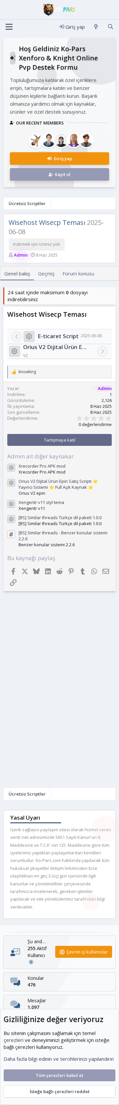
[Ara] (110, 27)
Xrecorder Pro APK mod (42, 466)
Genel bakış (17, 273)
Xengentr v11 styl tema (41, 502)
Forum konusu (78, 273)
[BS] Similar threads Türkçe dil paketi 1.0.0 (60, 517)
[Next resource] (102, 351)
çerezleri (13, 1040)
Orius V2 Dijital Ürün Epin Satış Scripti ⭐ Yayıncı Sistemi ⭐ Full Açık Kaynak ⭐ (56, 347)
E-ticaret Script (58, 336)
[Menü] (9, 26)
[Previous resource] (16, 336)
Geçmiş (46, 273)
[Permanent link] (90, 314)
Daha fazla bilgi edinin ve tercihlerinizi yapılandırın (59, 1058)
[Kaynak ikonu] (29, 336)
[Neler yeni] (96, 27)
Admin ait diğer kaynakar (40, 456)
